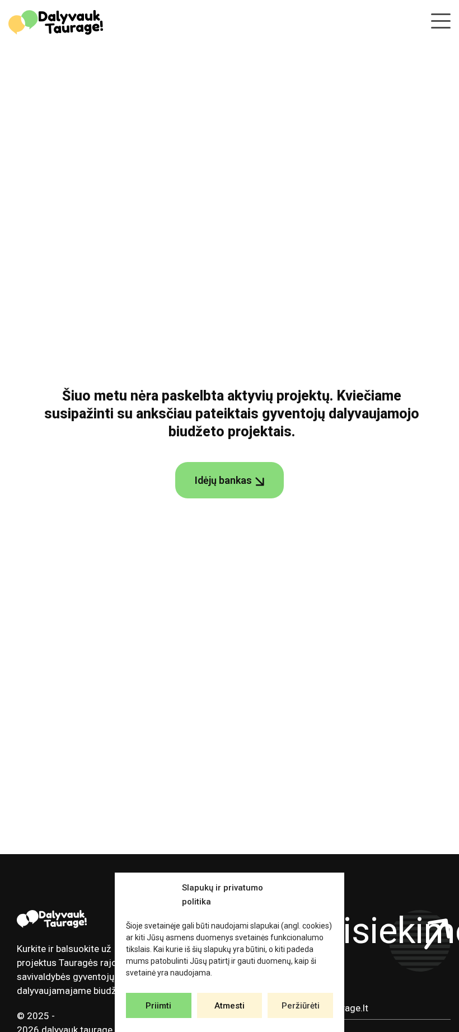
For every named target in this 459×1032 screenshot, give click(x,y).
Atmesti (229, 1006)
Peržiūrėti (301, 1006)
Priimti (158, 1006)
